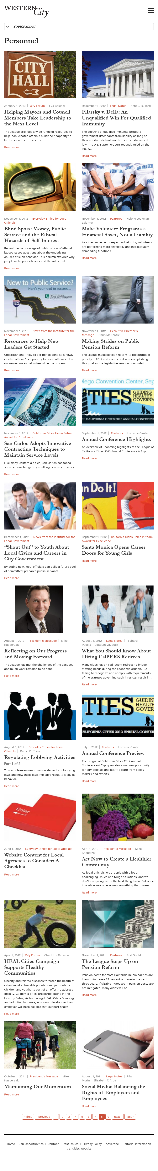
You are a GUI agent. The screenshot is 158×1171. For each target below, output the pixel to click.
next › (118, 1116)
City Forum (37, 105)
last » (130, 1116)
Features (116, 218)
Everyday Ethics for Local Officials (48, 848)
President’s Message (43, 640)
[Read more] (40, 75)
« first (28, 1116)
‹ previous (43, 1116)
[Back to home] (24, 10)
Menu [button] (150, 11)
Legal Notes (118, 105)
